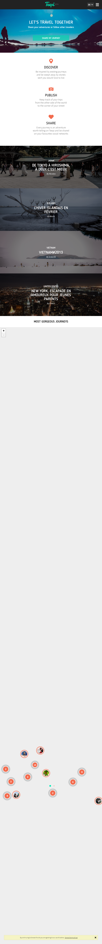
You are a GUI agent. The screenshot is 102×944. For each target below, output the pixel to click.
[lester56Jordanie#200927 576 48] (46, 773)
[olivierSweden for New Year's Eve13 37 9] (40, 750)
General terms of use (71, 938)
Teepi (51, 4)
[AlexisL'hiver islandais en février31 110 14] (24, 754)
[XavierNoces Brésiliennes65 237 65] (16, 794)
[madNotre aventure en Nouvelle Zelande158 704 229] (98, 801)
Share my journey (51, 38)
